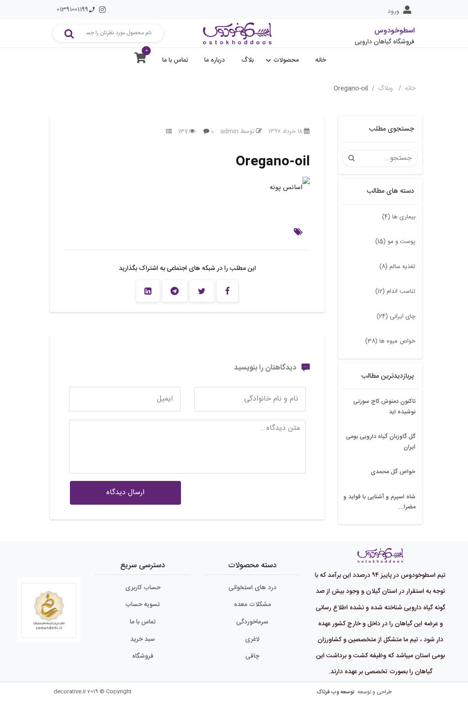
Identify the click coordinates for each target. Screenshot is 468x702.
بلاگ (247, 60)
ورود (393, 11)
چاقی (252, 656)
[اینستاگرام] (102, 10)
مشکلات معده (252, 604)
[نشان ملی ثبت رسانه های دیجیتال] (49, 603)
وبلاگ (386, 88)
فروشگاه (143, 656)
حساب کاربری (142, 587)
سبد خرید (142, 639)
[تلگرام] (174, 291)
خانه (320, 60)
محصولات (286, 60)
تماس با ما (175, 60)
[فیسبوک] (227, 291)
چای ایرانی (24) (396, 316)
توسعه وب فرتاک (335, 692)
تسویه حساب (142, 604)
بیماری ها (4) (398, 217)
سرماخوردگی (252, 622)
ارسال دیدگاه (125, 492)
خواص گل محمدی (393, 472)
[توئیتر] (201, 291)
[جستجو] (69, 33)
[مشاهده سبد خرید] (140, 60)
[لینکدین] (148, 291)
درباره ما (214, 60)
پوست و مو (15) (395, 242)
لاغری (252, 639)
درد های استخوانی (253, 587)
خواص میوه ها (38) (390, 341)
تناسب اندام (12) (395, 291)
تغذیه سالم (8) (397, 267)
